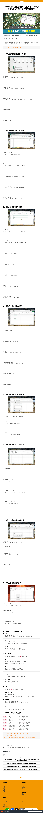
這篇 (26, 747)
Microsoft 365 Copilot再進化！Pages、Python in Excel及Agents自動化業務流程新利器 (20, 737)
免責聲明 (4, 805)
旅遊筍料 (23, 787)
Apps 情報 (5, 801)
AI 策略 (23, 800)
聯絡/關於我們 (5, 806)
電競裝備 (23, 794)
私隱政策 (4, 804)
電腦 (4, 786)
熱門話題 (23, 788)
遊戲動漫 (24, 792)
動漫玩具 (23, 795)
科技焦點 (5, 782)
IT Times (24, 797)
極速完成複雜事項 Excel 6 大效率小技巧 (11, 735)
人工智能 (4, 791)
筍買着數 (23, 786)
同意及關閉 (34, 811)
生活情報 (23, 785)
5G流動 (4, 785)
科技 (4, 755)
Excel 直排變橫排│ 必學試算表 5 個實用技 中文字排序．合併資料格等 (17, 733)
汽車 (4, 790)
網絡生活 (24, 782)
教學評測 (5, 797)
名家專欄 (23, 801)
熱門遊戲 (23, 793)
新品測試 (4, 800)
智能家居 (4, 788)
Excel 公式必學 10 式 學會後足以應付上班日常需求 (13, 47)
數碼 (4, 787)
